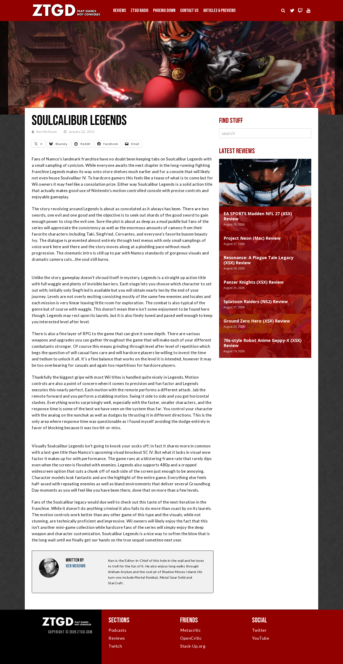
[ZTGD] (67, 16)
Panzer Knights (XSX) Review (254, 282)
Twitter (259, 630)
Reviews (119, 10)
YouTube (261, 638)
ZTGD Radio (139, 10)
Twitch (115, 646)
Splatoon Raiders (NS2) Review (256, 301)
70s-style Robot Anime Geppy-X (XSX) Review (262, 342)
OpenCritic (191, 638)
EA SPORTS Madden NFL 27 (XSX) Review (258, 216)
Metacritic (190, 630)
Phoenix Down (164, 10)
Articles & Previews (219, 10)
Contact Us (189, 10)
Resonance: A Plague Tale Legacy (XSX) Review (258, 260)
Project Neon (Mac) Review (252, 238)
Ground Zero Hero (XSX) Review (257, 321)
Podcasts (117, 630)
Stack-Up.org (192, 646)
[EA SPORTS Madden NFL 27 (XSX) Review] (265, 187)
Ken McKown (46, 132)
